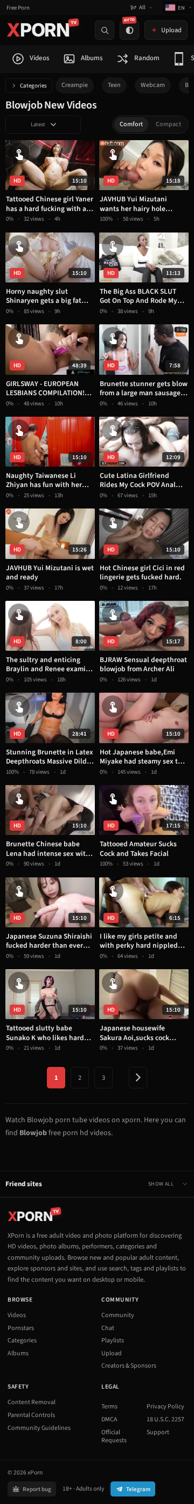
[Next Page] (138, 1077)
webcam (153, 85)
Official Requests (114, 1436)
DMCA (109, 1419)
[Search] (104, 30)
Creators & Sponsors (128, 1365)
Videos (17, 1315)
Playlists (112, 1340)
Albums (18, 1353)
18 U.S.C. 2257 (165, 1419)
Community (117, 1315)
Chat (107, 1328)
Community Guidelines (39, 1428)
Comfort (131, 124)
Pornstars (21, 1328)
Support (158, 1432)
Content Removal (32, 1402)
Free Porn (18, 8)
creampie (74, 85)
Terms (109, 1406)
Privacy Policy (165, 1406)
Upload (111, 1353)
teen (114, 85)
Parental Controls (31, 1415)
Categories (33, 86)
